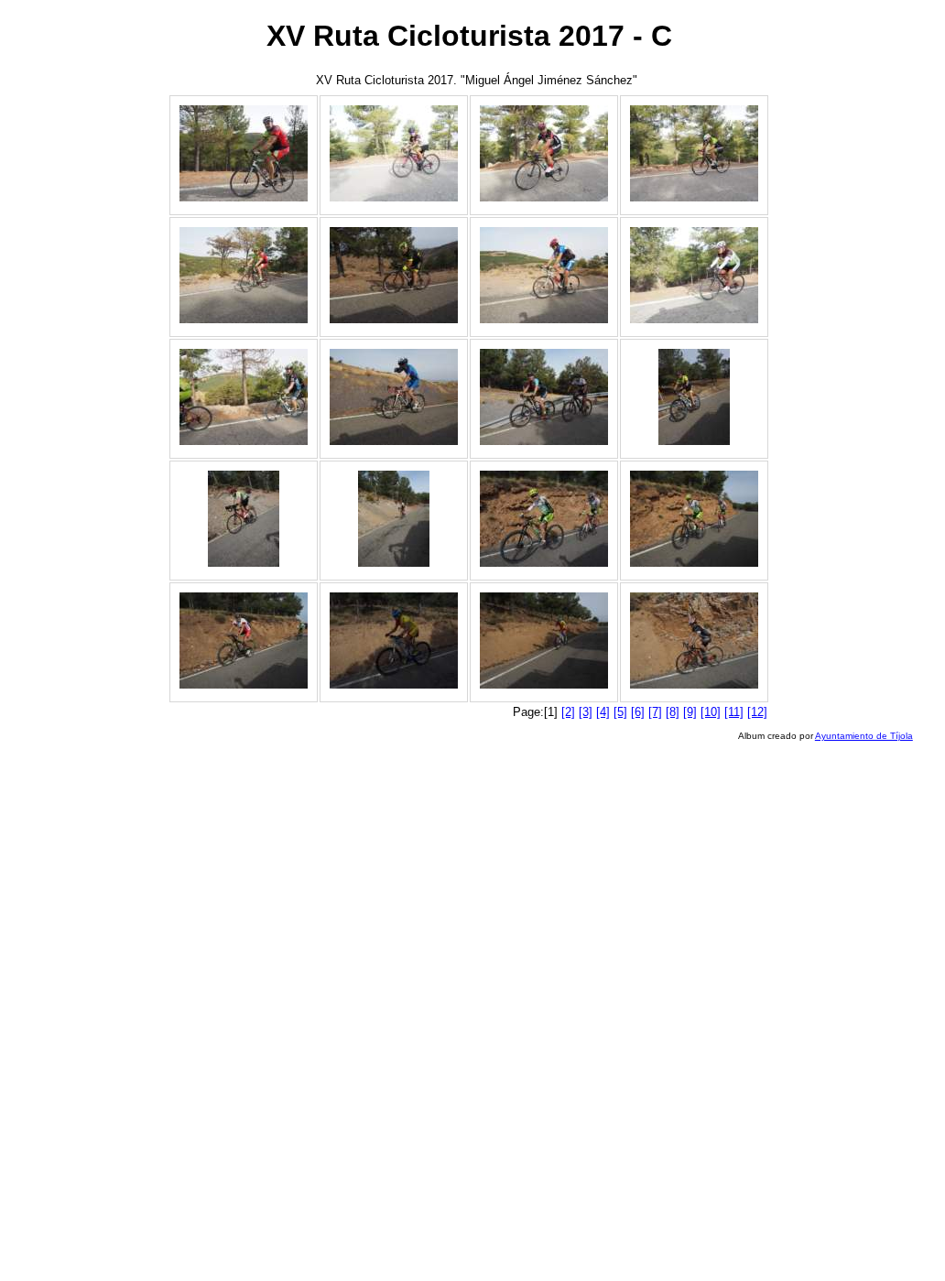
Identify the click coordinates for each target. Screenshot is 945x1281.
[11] (734, 712)
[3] (585, 712)
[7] (655, 712)
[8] (672, 712)
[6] (638, 712)
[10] (711, 712)
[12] (757, 712)
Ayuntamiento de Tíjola (864, 736)
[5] (620, 712)
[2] (568, 712)
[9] (690, 712)
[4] (603, 712)
